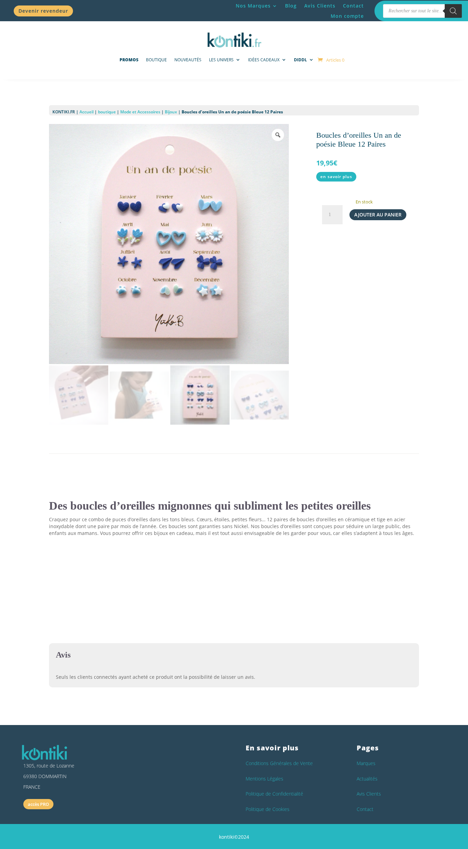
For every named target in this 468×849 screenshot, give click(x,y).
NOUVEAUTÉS (187, 60)
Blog (291, 6)
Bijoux (171, 112)
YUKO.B (115, 600)
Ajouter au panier (378, 214)
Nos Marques (253, 6)
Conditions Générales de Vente (279, 763)
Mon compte (347, 16)
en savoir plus (336, 176)
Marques (366, 763)
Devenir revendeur (43, 11)
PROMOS (129, 60)
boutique (107, 112)
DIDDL (300, 60)
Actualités (367, 778)
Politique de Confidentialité (274, 793)
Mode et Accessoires (140, 112)
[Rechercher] (453, 11)
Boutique (156, 60)
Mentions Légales (264, 778)
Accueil (86, 112)
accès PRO (38, 804)
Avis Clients (319, 6)
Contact (353, 6)
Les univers (221, 60)
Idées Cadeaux (264, 60)
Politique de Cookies (268, 809)
